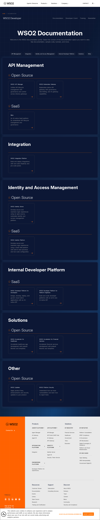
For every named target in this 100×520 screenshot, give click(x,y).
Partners (66, 491)
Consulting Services (53, 491)
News (65, 499)
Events (34, 494)
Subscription (51, 488)
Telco (66, 440)
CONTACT (86, 3)
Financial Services (69, 432)
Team (65, 494)
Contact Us (9, 430)
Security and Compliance (70, 504)
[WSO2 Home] (9, 3)
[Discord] (19, 499)
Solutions (81, 54)
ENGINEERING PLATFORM (36, 463)
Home (3, 13)
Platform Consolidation (86, 432)
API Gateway (50, 440)
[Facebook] (6, 499)
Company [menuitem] (64, 3)
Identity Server (51, 452)
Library (34, 496)
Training (83, 18)
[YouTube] (16, 499)
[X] (9, 499)
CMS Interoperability (85, 460)
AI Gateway (35, 435)
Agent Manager (36, 432)
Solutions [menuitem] (54, 3)
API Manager (50, 432)
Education (67, 443)
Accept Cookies (88, 514)
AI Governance (83, 438)
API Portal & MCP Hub (53, 435)
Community (67, 502)
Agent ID (34, 438)
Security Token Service (53, 457)
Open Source (35, 499)
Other (89, 54)
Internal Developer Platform (66, 54)
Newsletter (92, 18)
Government (68, 438)
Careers (66, 496)
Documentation (58, 18)
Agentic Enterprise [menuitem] (32, 3)
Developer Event (72, 18)
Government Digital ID (85, 463)
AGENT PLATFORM (37, 428)
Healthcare (68, 435)
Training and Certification (38, 504)
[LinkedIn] (12, 499)
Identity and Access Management (44, 54)
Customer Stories (36, 488)
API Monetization (84, 440)
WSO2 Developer (12, 18)
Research (34, 502)
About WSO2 (67, 488)
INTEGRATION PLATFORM (36, 446)
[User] (93, 3)
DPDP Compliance (84, 435)
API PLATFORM (51, 428)
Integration (28, 54)
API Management (16, 54)
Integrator (34, 452)
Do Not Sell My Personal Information (70, 514)
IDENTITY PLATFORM (50, 446)
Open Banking (83, 457)
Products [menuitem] (44, 3)
